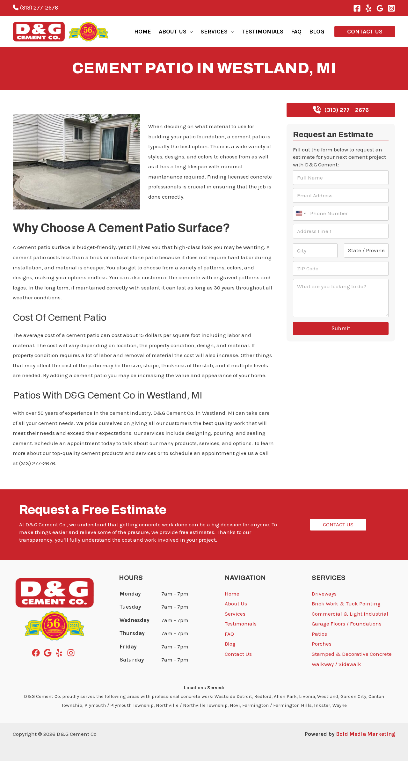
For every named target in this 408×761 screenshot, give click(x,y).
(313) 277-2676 (38, 7)
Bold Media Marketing (365, 734)
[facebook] (37, 653)
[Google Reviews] (380, 8)
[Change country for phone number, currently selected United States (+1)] (300, 213)
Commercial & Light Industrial (350, 614)
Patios (319, 634)
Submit (341, 328)
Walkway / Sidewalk (336, 664)
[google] (49, 653)
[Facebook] (357, 8)
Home (232, 593)
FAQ (229, 634)
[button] (189, 31)
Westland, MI (29, 106)
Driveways (324, 593)
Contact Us (238, 654)
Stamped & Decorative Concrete (352, 654)
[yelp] (60, 653)
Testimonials (241, 623)
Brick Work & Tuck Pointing (346, 603)
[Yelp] (368, 8)
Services (235, 614)
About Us (236, 603)
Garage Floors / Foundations (347, 623)
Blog (230, 643)
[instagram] (72, 653)
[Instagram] (391, 8)
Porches (322, 643)
